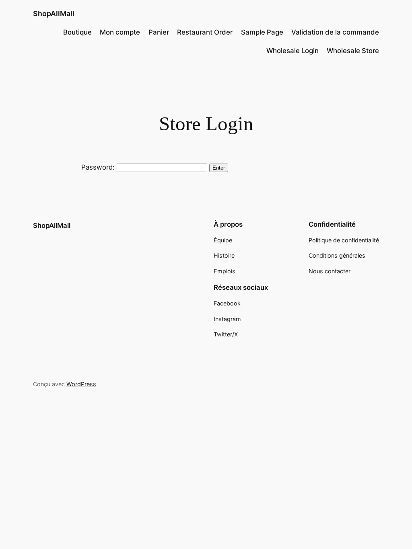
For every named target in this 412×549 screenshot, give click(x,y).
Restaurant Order (205, 32)
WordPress (81, 384)
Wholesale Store (353, 51)
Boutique (77, 32)
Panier (158, 32)
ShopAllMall (53, 13)
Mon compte (120, 32)
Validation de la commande (335, 32)
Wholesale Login (292, 51)
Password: (99, 167)
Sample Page (262, 32)
